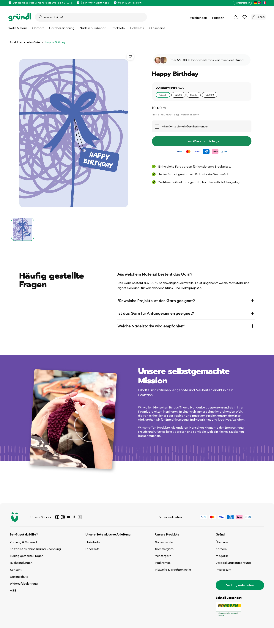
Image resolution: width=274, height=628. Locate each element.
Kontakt (16, 569)
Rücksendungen (21, 563)
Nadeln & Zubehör (92, 27)
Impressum (223, 569)
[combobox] (91, 17)
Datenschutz (19, 576)
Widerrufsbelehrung (24, 583)
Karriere (221, 549)
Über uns (222, 542)
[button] (244, 17)
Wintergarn (163, 556)
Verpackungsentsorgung (233, 563)
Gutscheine (157, 27)
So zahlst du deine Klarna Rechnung (35, 549)
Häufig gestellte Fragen (26, 556)
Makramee (163, 563)
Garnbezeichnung (61, 27)
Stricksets (93, 549)
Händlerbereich (242, 2)
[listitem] (255, 2)
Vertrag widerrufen (240, 585)
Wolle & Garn (17, 27)
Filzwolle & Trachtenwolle (173, 569)
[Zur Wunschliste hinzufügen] (130, 56)
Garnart (38, 27)
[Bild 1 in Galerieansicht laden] (22, 229)
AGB (13, 590)
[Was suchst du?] (40, 16)
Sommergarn (164, 549)
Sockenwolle (164, 542)
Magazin (222, 556)
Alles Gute (33, 42)
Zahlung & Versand (23, 542)
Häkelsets (93, 542)
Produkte (15, 42)
